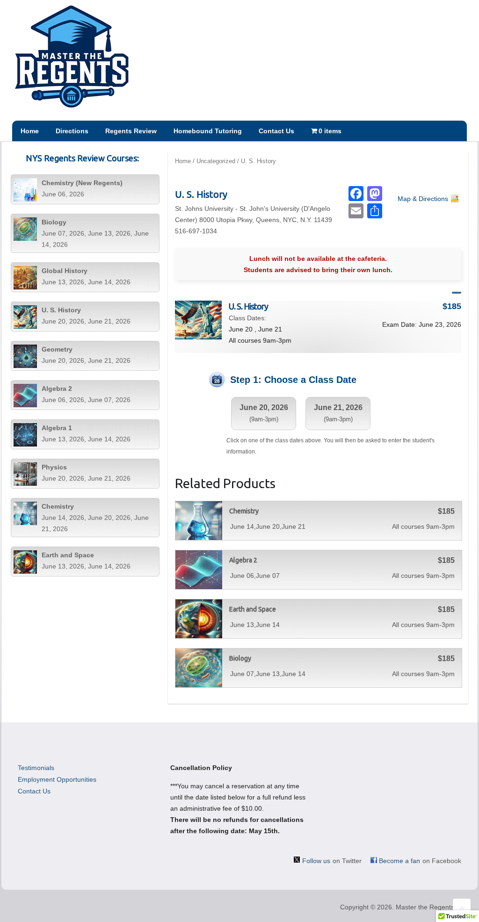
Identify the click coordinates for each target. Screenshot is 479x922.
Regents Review (131, 131)
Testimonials (36, 767)
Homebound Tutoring (208, 131)
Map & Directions (423, 198)
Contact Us (276, 131)
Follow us (316, 860)
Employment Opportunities (57, 779)
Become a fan (399, 860)
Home (30, 131)
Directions (72, 131)
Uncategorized (215, 161)
